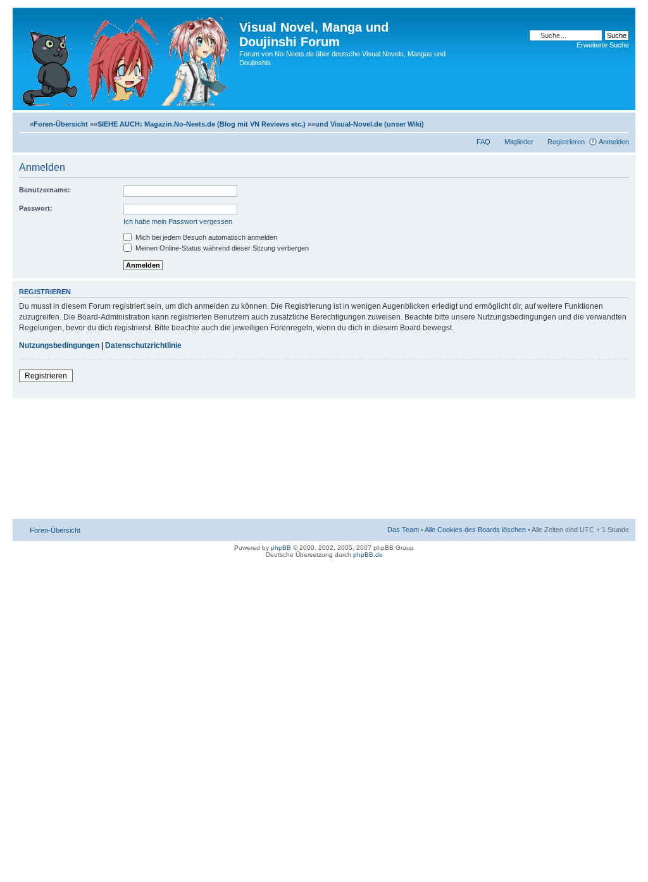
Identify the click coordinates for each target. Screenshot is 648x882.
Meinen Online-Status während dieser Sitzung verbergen (221, 248)
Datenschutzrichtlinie (143, 345)
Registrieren (566, 142)
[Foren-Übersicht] (127, 59)
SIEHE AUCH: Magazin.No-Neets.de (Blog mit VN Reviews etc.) (201, 124)
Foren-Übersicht (61, 124)
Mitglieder (518, 142)
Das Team (403, 529)
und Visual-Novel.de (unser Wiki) (369, 124)
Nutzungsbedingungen (59, 345)
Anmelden (614, 142)
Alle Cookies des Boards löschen (475, 529)
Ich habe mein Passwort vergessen (177, 221)
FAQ (483, 142)
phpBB (281, 547)
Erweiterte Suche (602, 45)
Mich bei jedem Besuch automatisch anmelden (205, 237)
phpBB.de (368, 554)
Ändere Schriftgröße (620, 121)
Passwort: (36, 208)
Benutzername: (44, 190)
